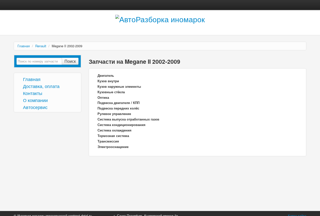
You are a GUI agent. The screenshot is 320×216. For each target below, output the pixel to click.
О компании (35, 100)
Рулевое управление (114, 113)
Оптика (103, 97)
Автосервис (35, 107)
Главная (24, 46)
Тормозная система (113, 135)
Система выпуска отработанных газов (128, 119)
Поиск (70, 61)
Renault (40, 46)
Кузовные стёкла (111, 92)
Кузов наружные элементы (119, 86)
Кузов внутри (108, 80)
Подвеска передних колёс (118, 108)
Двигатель (106, 75)
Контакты (32, 93)
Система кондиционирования (122, 124)
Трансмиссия (108, 141)
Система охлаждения (115, 130)
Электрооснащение (113, 146)
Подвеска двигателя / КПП (119, 102)
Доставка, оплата (41, 86)
